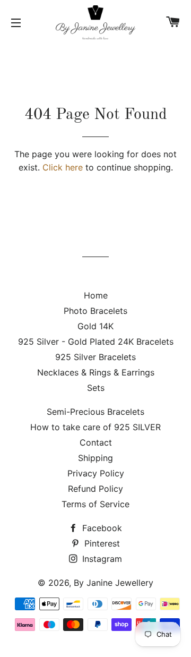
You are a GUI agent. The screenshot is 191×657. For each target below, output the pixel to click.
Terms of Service (95, 504)
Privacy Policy (95, 473)
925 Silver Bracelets (95, 357)
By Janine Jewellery (113, 582)
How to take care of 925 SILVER (95, 427)
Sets (96, 387)
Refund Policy (95, 488)
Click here (62, 167)
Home (96, 295)
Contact (96, 442)
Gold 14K (95, 326)
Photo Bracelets (95, 310)
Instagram (101, 558)
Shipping (95, 458)
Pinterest (101, 543)
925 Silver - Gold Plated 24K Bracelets (95, 341)
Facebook (101, 528)
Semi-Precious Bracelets (95, 411)
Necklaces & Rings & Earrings (95, 372)
